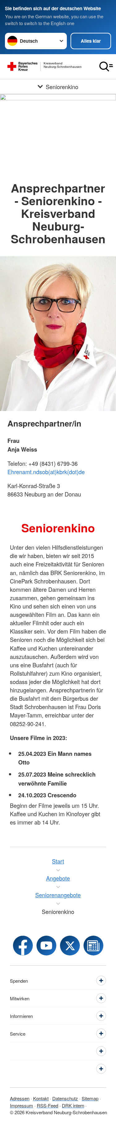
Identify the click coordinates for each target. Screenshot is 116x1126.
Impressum (21, 1105)
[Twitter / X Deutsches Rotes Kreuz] (70, 945)
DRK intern (73, 1105)
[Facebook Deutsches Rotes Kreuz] (23, 945)
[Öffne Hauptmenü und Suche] (106, 66)
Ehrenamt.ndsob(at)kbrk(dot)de (46, 472)
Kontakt (41, 1098)
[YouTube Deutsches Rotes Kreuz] (46, 945)
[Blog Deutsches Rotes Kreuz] (93, 945)
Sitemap (90, 1098)
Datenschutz (65, 1098)
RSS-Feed (47, 1105)
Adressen (19, 1098)
